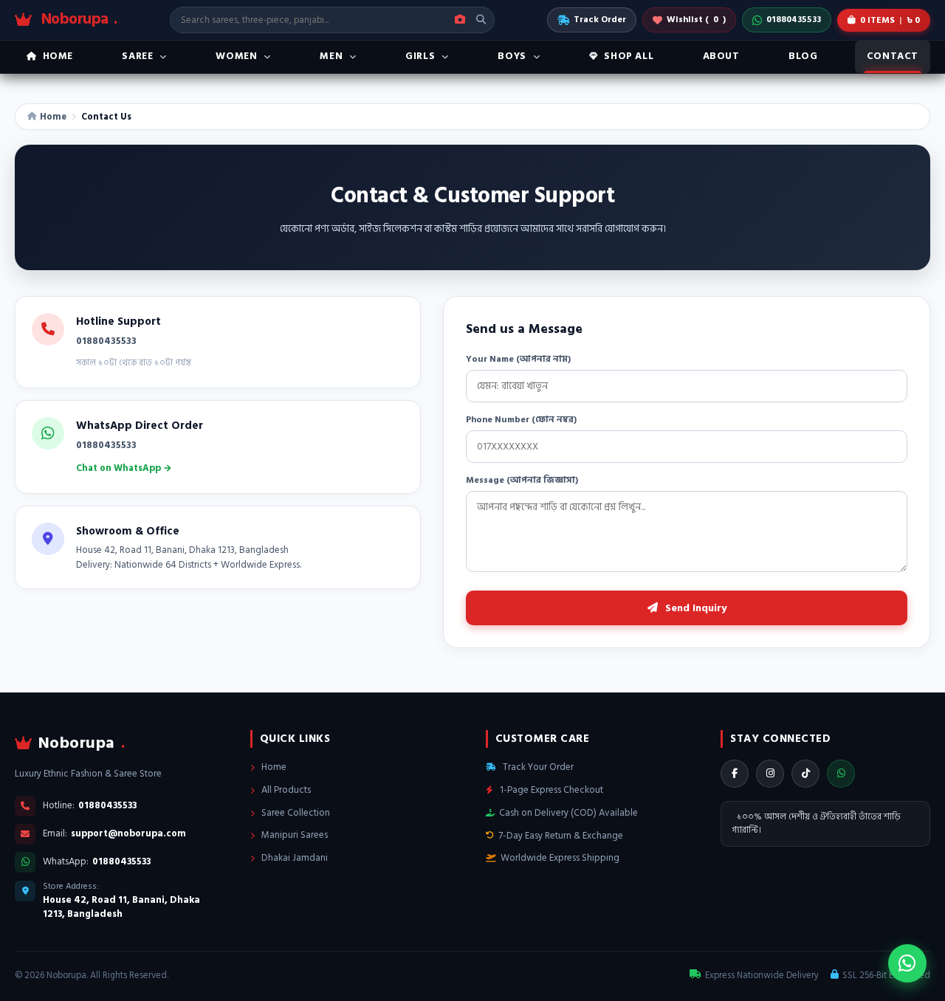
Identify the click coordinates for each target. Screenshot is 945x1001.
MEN (331, 56)
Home (53, 116)
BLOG (802, 56)
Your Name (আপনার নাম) (518, 359)
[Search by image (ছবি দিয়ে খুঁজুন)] (460, 20)
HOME (58, 56)
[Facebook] (735, 774)
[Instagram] (770, 774)
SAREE (137, 56)
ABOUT (721, 56)
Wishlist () (696, 20)
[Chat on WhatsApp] (907, 963)
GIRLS (420, 56)
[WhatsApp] (841, 774)
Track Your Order (537, 767)
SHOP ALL (628, 56)
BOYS (512, 56)
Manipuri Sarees (293, 835)
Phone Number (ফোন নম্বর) (521, 420)
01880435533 (793, 20)
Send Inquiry (694, 607)
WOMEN (236, 56)
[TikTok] (805, 774)
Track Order (600, 20)
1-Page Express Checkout (550, 790)
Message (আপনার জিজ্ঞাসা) (522, 480)
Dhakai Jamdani (293, 858)
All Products (285, 790)
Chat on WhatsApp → (124, 468)
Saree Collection (294, 813)
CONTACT (892, 56)
